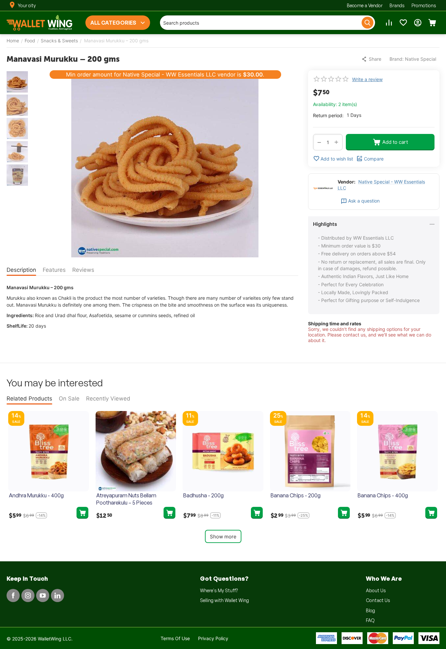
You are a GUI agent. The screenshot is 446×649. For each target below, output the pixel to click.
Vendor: (346, 181)
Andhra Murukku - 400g (36, 495)
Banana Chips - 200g (296, 495)
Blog (370, 610)
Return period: (328, 115)
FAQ (370, 620)
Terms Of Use (175, 638)
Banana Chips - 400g (383, 495)
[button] (372, 59)
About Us (376, 590)
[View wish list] (403, 22)
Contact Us (378, 600)
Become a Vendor (365, 5)
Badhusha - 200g (203, 495)
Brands (397, 5)
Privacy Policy (213, 638)
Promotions (424, 5)
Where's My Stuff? (219, 590)
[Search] (367, 23)
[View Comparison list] (389, 22)
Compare (374, 159)
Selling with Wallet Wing (224, 600)
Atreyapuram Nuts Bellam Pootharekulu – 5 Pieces (126, 499)
